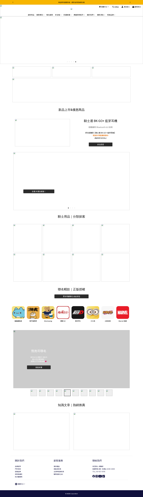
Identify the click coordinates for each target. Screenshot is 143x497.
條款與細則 (18, 474)
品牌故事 (18, 466)
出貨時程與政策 (59, 471)
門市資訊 (18, 469)
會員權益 (57, 466)
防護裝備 (67, 15)
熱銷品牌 (110, 15)
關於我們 (90, 15)
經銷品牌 (18, 471)
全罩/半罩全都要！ (39, 191)
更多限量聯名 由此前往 (71, 296)
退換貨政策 (57, 469)
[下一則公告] (130, 2)
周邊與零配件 (78, 15)
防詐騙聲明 (18, 477)
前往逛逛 (100, 144)
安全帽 (57, 15)
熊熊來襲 (38, 367)
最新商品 (31, 15)
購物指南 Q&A (58, 474)
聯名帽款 (49, 15)
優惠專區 (39, 15)
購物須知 (100, 15)
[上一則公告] (13, 2)
